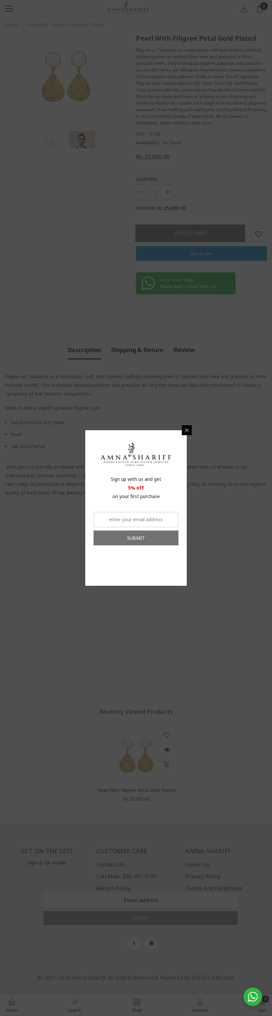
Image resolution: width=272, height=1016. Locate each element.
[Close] (187, 430)
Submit (136, 538)
